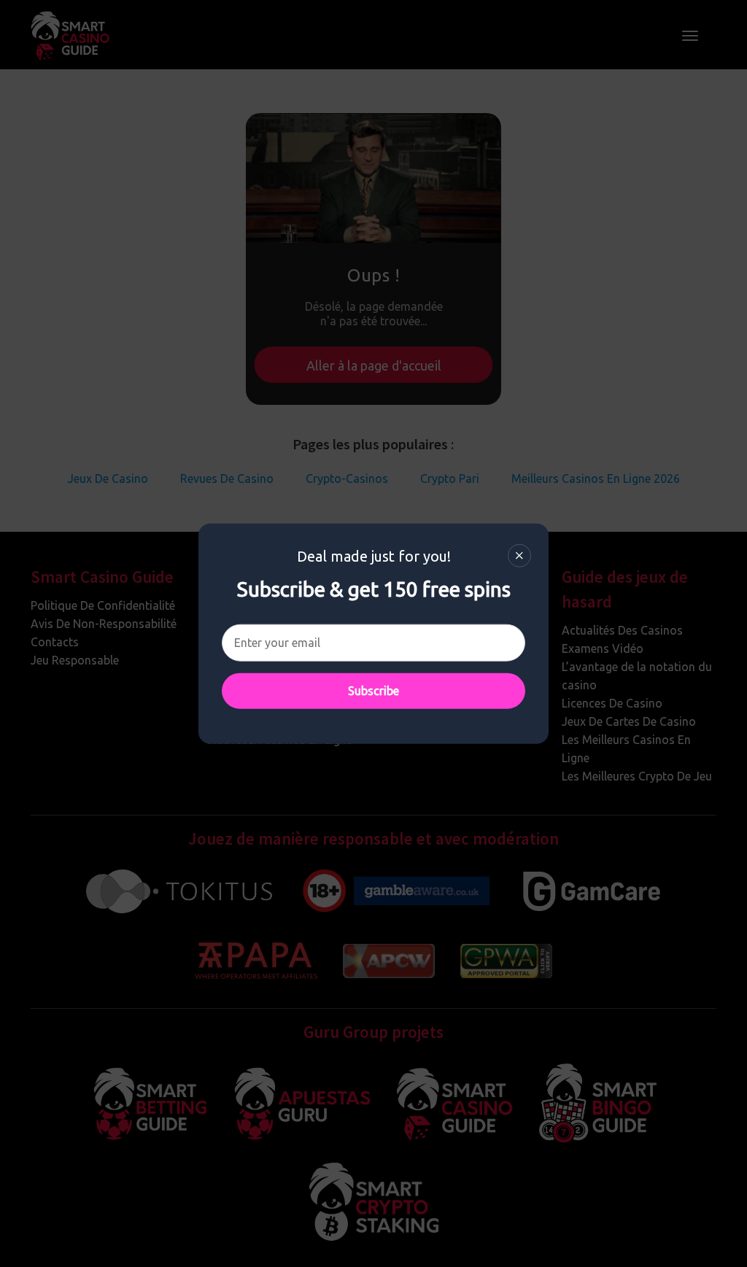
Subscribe (373, 690)
